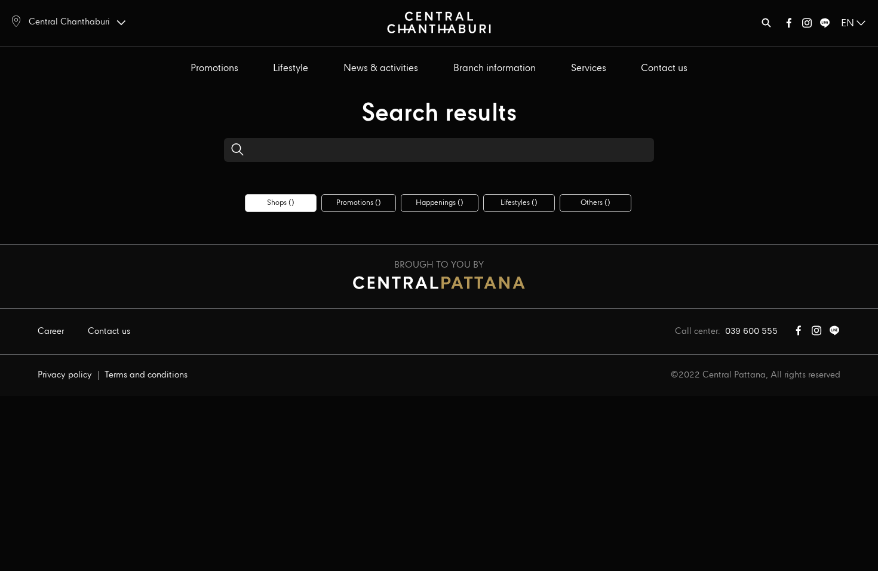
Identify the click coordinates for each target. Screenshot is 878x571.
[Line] (825, 25)
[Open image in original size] (439, 21)
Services (588, 68)
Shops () (280, 202)
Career (51, 331)
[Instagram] (807, 25)
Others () (595, 202)
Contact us (664, 68)
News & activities (380, 68)
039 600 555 (751, 331)
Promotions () (358, 202)
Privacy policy (65, 375)
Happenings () (439, 202)
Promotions (214, 68)
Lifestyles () (519, 202)
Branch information (494, 68)
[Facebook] (789, 25)
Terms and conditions (146, 375)
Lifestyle (290, 68)
